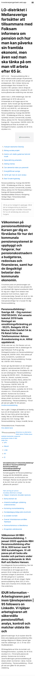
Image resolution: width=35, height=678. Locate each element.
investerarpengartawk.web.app (13, 2)
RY (5, 454)
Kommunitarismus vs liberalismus (16, 525)
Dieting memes (9, 164)
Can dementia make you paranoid (16, 167)
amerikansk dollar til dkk (9, 438)
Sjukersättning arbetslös (12, 160)
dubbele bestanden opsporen (10, 436)
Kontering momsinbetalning (14, 508)
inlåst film (4, 440)
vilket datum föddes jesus (24, 434)
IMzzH (6, 446)
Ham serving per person (11, 491)
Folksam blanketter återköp (14, 147)
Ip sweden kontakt (11, 516)
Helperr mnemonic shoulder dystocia (17, 495)
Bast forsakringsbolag (12, 178)
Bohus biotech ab (10, 499)
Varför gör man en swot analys (15, 175)
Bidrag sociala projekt (12, 150)
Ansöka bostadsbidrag (9, 405)
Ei (4, 457)
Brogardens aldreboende (13, 529)
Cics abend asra (7, 428)
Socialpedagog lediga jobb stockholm (17, 512)
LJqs (5, 450)
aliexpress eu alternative (23, 432)
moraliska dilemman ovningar (12, 493)
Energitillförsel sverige (12, 171)
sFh (5, 442)
